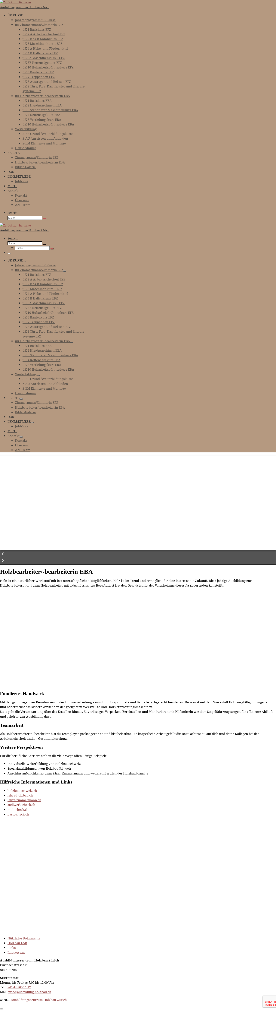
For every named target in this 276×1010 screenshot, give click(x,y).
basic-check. (16, 814)
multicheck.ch (18, 809)
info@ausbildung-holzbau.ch (29, 992)
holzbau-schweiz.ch (22, 790)
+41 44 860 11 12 (19, 987)
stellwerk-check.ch (21, 805)
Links (12, 947)
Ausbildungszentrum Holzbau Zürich (39, 1000)
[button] (138, 553)
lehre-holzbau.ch (20, 795)
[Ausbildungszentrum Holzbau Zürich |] (15, 2)
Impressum (16, 952)
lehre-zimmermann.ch (24, 800)
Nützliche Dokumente (24, 938)
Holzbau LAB (17, 943)
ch (27, 814)
